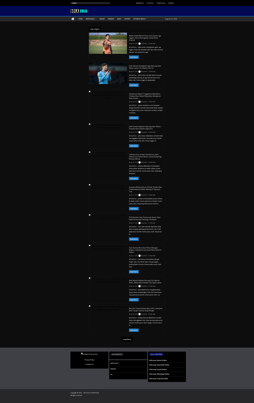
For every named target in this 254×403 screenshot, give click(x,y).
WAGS (119, 19)
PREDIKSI (111, 19)
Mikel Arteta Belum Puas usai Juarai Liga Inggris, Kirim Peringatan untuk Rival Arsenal (145, 38)
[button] (96, 18)
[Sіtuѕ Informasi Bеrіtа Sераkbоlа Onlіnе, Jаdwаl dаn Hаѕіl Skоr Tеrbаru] (72, 18)
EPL (111, 374)
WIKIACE (171, 3)
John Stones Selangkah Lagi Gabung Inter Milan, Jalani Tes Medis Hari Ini (145, 67)
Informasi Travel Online (158, 369)
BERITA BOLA (90, 19)
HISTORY (127, 19)
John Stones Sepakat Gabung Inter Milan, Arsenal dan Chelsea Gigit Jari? (145, 127)
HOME (80, 19)
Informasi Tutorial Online (158, 378)
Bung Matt (144, 43)
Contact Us (89, 364)
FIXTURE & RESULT (139, 19)
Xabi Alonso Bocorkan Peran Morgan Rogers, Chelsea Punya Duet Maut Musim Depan (145, 250)
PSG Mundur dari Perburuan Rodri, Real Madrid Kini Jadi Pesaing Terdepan (144, 218)
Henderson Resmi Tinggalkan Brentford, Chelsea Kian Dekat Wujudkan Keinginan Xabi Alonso (145, 96)
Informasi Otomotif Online (159, 365)
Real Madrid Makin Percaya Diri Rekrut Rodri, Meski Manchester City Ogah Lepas (145, 281)
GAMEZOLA (139, 3)
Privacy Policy (89, 360)
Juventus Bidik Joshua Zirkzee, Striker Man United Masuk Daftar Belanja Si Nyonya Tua (145, 189)
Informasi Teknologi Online (159, 374)
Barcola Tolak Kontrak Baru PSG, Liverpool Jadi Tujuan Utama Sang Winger (145, 309)
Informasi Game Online (158, 360)
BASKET (102, 19)
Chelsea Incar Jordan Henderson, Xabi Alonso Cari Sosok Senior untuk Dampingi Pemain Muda (145, 156)
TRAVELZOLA (161, 3)
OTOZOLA (150, 3)
